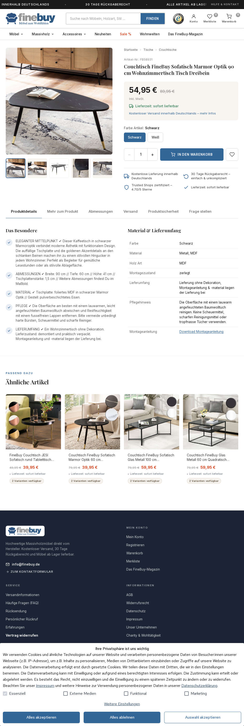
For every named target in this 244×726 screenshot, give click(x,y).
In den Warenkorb (195, 154)
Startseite (131, 49)
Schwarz (135, 137)
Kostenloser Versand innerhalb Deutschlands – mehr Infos (172, 113)
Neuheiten (103, 34)
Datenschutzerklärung (199, 685)
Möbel (14, 34)
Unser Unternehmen (141, 627)
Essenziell (17, 693)
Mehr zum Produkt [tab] (62, 211)
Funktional (138, 693)
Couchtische (168, 49)
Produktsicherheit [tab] (163, 211)
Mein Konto (135, 537)
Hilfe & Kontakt (225, 4)
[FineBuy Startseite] (32, 18)
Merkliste (133, 561)
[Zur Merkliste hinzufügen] (232, 154)
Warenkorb (134, 553)
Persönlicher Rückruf (22, 619)
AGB (129, 595)
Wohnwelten (150, 34)
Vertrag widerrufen (22, 635)
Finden (152, 19)
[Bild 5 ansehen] (102, 168)
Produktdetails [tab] (24, 211)
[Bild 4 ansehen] (81, 168)
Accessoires (72, 34)
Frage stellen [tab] (200, 211)
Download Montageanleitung (201, 332)
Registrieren (135, 545)
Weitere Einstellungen (122, 703)
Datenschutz (136, 611)
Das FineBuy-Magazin (185, 34)
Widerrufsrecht (137, 603)
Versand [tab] (130, 211)
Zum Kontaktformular (31, 571)
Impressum (45, 685)
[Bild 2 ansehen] (37, 168)
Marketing (199, 693)
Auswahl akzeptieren (202, 717)
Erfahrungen (15, 627)
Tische (148, 49)
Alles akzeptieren (41, 717)
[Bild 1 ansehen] (15, 168)
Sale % (126, 34)
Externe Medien (83, 693)
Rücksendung (16, 611)
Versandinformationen (22, 595)
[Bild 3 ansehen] (59, 168)
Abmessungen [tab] (101, 211)
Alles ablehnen (122, 717)
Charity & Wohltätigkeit (143, 635)
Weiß (155, 137)
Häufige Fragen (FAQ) (22, 603)
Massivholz (41, 34)
